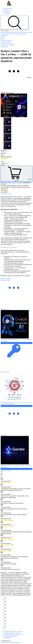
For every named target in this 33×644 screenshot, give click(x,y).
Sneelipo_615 (4, 152)
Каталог (3, 32)
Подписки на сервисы (20, 34)
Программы (4, 35)
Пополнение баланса (7, 34)
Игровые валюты (27, 32)
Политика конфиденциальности (13, 634)
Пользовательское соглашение (13, 631)
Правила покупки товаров (12, 633)
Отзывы (6, 10)
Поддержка (7, 11)
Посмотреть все (5, 280)
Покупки (7, 13)
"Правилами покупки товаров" (13, 182)
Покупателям (8, 8)
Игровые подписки (15, 32)
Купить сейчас (23, 179)
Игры (7, 32)
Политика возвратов (10, 636)
